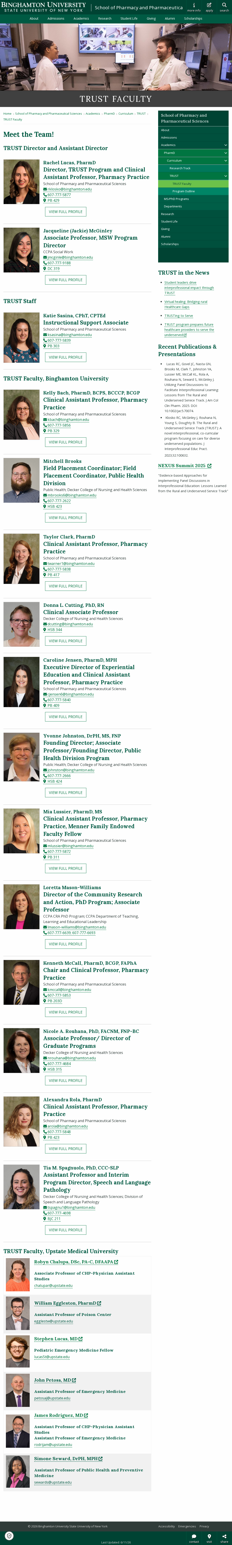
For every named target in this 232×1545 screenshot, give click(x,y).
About (34, 18)
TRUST (141, 113)
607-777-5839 (59, 340)
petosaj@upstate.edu (52, 1398)
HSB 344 (55, 629)
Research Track (180, 168)
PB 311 (53, 857)
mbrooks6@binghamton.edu (72, 495)
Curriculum (125, 113)
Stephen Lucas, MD (58, 1338)
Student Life (129, 18)
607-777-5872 (59, 851)
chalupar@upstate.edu (53, 1285)
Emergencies (187, 1526)
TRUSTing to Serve (178, 315)
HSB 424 (55, 781)
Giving (151, 18)
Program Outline (184, 191)
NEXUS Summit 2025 (184, 465)
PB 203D (55, 1000)
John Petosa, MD (55, 1380)
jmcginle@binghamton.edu (70, 257)
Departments (173, 206)
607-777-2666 (59, 775)
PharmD (109, 113)
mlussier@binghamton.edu (70, 845)
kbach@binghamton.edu (68, 419)
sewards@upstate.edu (53, 1482)
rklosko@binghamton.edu (70, 189)
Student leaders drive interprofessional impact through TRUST (189, 287)
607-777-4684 (59, 1063)
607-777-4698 (59, 1213)
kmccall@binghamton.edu (69, 989)
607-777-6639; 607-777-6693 (71, 932)
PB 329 (53, 430)
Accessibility (166, 1526)
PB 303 (53, 345)
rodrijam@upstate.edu (53, 1444)
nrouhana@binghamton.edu (72, 1058)
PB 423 (53, 1137)
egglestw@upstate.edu (53, 1321)
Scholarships (193, 18)
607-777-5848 (59, 1131)
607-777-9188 (59, 262)
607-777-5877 (59, 194)
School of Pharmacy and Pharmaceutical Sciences (149, 7)
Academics (81, 18)
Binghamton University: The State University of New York (43, 7)
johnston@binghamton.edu (71, 770)
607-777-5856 (59, 425)
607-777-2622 (59, 500)
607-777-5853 (59, 995)
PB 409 (53, 705)
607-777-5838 (59, 569)
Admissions (56, 18)
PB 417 (53, 574)
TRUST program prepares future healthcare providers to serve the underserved (189, 329)
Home (7, 113)
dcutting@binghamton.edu (70, 624)
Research (104, 18)
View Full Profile (65, 211)
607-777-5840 (59, 699)
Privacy (204, 1526)
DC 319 (54, 268)
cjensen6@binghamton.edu (71, 694)
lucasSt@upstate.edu (52, 1356)
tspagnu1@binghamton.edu (71, 1207)
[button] (9, 1535)
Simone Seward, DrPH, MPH (68, 1458)
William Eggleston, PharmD (67, 1303)
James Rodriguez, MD (61, 1415)
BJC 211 (54, 1218)
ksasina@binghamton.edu (70, 334)
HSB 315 (55, 1069)
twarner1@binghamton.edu (71, 563)
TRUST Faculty (12, 119)
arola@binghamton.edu (68, 1126)
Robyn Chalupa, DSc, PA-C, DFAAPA (76, 1261)
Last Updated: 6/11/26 (116, 1542)
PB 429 (53, 200)
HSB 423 (55, 506)
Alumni (170, 18)
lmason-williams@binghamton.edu (77, 927)
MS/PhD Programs (176, 199)
